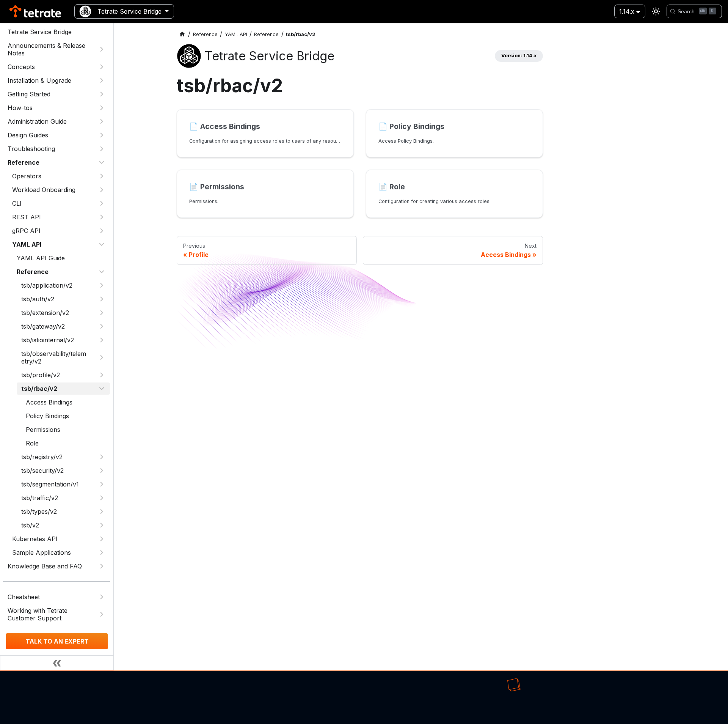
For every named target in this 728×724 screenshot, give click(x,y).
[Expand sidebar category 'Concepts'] (101, 67)
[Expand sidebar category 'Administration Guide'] (101, 121)
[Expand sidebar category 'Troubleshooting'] (101, 149)
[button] (59, 217)
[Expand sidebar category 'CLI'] (101, 203)
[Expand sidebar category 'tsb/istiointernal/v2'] (101, 340)
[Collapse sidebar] (57, 662)
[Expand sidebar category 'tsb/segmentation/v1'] (101, 484)
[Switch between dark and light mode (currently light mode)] (656, 11)
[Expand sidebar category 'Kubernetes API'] (101, 539)
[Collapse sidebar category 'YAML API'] (101, 244)
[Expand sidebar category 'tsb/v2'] (101, 525)
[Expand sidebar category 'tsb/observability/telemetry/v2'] (101, 357)
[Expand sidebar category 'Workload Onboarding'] (101, 190)
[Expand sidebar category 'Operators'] (101, 176)
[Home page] (182, 34)
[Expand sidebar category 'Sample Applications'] (101, 552)
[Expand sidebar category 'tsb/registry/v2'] (101, 457)
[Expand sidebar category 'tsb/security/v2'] (101, 470)
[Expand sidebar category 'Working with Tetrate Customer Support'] (101, 614)
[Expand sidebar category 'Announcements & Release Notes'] (101, 49)
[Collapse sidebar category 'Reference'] (101, 162)
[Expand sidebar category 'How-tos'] (101, 108)
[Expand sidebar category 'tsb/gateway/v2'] (101, 326)
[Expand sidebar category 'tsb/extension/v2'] (101, 313)
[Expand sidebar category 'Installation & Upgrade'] (101, 80)
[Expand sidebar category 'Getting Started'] (101, 94)
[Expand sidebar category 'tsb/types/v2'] (101, 511)
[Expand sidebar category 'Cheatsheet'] (101, 597)
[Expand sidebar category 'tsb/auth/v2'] (101, 299)
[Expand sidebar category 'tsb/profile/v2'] (101, 375)
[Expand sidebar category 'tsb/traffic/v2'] (101, 498)
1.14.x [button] (626, 11)
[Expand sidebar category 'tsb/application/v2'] (101, 285)
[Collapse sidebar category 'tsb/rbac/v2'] (101, 388)
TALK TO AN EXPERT (57, 641)
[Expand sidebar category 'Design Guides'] (101, 135)
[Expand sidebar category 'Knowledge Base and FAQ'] (101, 566)
